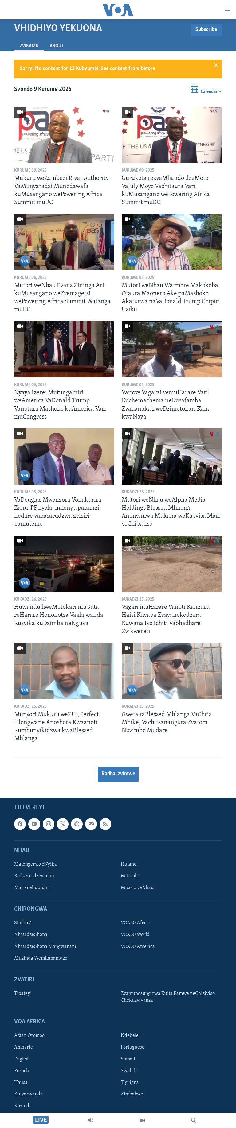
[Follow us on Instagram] (48, 824)
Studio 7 (22, 923)
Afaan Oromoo (29, 1035)
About (57, 46)
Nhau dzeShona (30, 934)
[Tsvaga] (193, 1120)
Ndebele (130, 1035)
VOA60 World (135, 934)
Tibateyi (23, 993)
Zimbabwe (132, 1093)
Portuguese (132, 1047)
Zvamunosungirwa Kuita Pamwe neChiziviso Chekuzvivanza (168, 997)
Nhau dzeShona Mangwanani (45, 946)
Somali (128, 1059)
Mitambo (130, 876)
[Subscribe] (91, 824)
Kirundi (22, 1105)
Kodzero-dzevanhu (34, 876)
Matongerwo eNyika (35, 864)
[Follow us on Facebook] (20, 824)
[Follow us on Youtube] (34, 824)
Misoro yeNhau (137, 887)
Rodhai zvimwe (118, 774)
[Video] (142, 1120)
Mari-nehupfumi (32, 887)
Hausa (21, 1082)
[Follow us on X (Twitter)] (63, 824)
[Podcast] (77, 824)
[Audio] (90, 1120)
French (21, 1070)
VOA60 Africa (135, 923)
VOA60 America (138, 946)
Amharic (23, 1047)
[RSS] (105, 824)
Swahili (129, 1070)
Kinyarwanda (28, 1093)
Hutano (128, 864)
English (22, 1059)
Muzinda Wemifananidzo (40, 958)
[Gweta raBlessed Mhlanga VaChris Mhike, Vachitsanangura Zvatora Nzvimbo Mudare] (172, 671)
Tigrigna (130, 1082)
